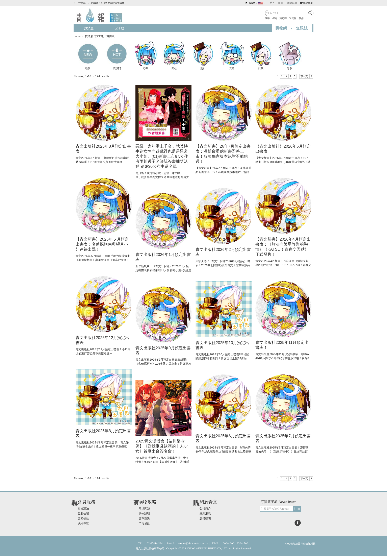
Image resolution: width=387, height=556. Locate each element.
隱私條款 (83, 518)
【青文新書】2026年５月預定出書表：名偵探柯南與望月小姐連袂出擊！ (102, 244)
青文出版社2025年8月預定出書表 (103, 433)
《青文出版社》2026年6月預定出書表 (283, 148)
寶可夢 (284, 18)
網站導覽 (83, 523)
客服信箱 (83, 513)
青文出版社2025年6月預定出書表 (223, 438)
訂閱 (297, 508)
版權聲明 (205, 518)
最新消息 (205, 513)
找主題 (99, 36)
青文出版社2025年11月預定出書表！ (282, 345)
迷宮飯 (294, 18)
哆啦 (268, 18)
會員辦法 (83, 508)
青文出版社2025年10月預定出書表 (222, 345)
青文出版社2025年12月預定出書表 (102, 340)
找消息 (89, 28)
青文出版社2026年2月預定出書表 (223, 252)
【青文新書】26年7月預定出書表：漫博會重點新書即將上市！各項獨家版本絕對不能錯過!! (223, 154)
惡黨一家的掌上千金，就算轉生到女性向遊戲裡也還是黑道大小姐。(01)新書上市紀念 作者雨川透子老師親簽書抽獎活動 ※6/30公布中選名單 (161, 156)
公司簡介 (205, 508)
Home (77, 36)
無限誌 (302, 28)
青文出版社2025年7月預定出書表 (283, 438)
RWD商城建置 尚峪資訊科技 (300, 543)
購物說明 (144, 513)
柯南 (276, 18)
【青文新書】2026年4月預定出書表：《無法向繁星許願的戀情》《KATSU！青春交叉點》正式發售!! (283, 247)
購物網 (281, 28)
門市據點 (144, 523)
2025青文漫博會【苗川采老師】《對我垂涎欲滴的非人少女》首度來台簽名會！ (161, 446)
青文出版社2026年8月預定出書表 (103, 148)
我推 (302, 18)
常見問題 (144, 508)
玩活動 (119, 28)
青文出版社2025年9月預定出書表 (163, 350)
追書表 (110, 36)
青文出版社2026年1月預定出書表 (163, 257)
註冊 (280, 2)
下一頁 (304, 76)
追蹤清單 (292, 2)
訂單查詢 (144, 518)
